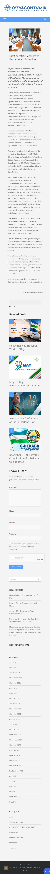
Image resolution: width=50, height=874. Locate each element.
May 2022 (13, 786)
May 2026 (13, 667)
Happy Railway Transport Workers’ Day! (23, 347)
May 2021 (13, 802)
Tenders (12, 848)
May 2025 (13, 693)
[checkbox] (6, 868)
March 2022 (14, 791)
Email (12, 522)
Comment (13, 487)
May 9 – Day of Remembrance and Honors (24, 384)
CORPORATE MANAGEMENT (22, 827)
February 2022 (15, 797)
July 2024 (13, 724)
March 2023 (14, 750)
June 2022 (13, 781)
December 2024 (15, 709)
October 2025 (15, 683)
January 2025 (14, 703)
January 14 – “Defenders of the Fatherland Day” (23, 420)
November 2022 (16, 765)
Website (12, 534)
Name (12, 511)
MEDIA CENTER (16, 837)
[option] (25, 39)
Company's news (16, 822)
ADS (11, 817)
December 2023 (15, 740)
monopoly (13, 842)
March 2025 (14, 698)
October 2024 (15, 714)
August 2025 (14, 688)
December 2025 (15, 678)
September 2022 (16, 771)
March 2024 (14, 729)
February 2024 (15, 734)
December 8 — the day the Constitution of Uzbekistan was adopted (24, 458)
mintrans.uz (36, 293)
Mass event (13, 832)
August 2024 (14, 719)
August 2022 (14, 776)
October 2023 (15, 745)
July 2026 (13, 662)
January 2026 (14, 672)
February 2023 (15, 755)
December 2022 (15, 760)
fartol (25, 870)
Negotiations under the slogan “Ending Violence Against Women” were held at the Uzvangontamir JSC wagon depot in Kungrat (25, 631)
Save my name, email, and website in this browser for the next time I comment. (24, 547)
